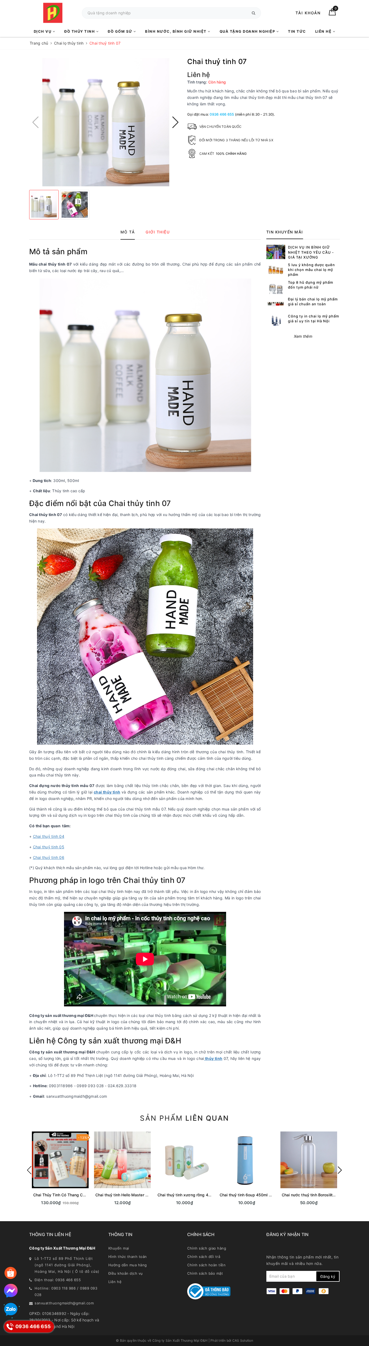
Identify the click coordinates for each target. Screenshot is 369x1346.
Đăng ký (327, 1276)
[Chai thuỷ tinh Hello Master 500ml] (122, 1159)
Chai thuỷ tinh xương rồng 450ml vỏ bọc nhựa (199, 1195)
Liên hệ (324, 31)
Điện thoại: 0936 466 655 (58, 1280)
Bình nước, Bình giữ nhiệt (176, 31)
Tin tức (297, 31)
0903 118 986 (63, 1288)
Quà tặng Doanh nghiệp (248, 31)
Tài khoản (308, 13)
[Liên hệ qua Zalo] (11, 1309)
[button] (175, 122)
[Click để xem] (105, 122)
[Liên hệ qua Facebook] (11, 1290)
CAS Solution (242, 1340)
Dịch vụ (43, 31)
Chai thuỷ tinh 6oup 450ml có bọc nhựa (255, 1195)
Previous (29, 1170)
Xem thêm (303, 336)
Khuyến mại (118, 1248)
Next (340, 1170)
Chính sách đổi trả (203, 1256)
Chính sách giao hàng (206, 1248)
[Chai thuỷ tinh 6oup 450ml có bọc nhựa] (246, 1159)
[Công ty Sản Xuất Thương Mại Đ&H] (52, 13)
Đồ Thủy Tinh (80, 31)
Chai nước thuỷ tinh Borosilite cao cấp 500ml (322, 1195)
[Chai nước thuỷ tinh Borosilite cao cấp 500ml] (308, 1159)
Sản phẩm (184, 1118)
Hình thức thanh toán (127, 1256)
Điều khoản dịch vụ (125, 1273)
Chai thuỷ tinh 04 (48, 836)
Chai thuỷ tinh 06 (48, 857)
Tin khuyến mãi (284, 232)
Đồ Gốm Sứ (120, 31)
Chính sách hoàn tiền (206, 1265)
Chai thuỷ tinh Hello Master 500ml (126, 1195)
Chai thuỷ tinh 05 (48, 847)
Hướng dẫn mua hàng (127, 1265)
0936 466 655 (222, 114)
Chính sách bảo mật (205, 1273)
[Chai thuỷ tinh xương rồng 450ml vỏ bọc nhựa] (184, 1159)
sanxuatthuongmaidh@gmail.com (64, 1303)
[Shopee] (10, 1273)
